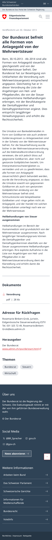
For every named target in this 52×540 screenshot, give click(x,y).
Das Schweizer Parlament (17, 483)
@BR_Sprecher (14, 438)
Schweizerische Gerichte (16, 491)
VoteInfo (8, 519)
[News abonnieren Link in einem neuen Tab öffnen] (42, 3)
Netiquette (27, 536)
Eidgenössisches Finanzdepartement (19, 17)
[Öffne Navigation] (47, 17)
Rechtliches (6, 536)
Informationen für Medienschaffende (13, 501)
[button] (47, 457)
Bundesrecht (10, 511)
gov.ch (32, 438)
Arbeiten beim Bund (14, 474)
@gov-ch (10, 444)
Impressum (17, 536)
